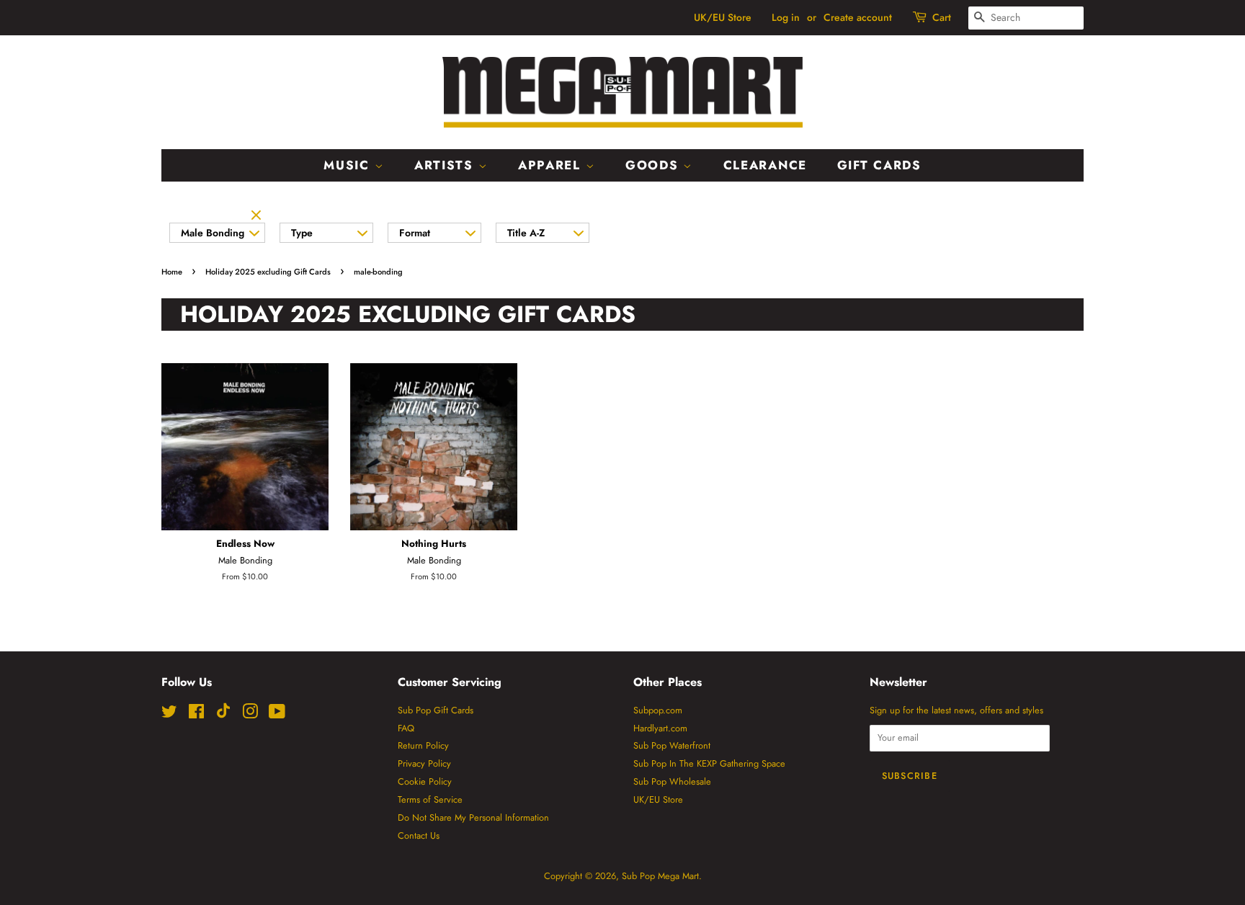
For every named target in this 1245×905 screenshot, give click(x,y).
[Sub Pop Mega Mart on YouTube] (277, 714)
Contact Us (418, 835)
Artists (446, 165)
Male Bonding (212, 233)
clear (258, 216)
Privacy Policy (424, 763)
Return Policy (423, 745)
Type (302, 233)
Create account (858, 17)
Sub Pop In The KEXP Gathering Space (709, 763)
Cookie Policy (425, 781)
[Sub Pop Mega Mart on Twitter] (169, 714)
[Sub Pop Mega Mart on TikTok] (223, 715)
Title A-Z (526, 233)
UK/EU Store (722, 17)
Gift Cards (879, 165)
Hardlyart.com (660, 728)
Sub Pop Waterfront (671, 745)
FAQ (406, 728)
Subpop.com (657, 710)
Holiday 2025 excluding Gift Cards (268, 271)
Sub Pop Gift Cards (435, 710)
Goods (654, 165)
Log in (786, 17)
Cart (941, 17)
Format (414, 233)
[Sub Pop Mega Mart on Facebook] (196, 714)
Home (171, 271)
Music (348, 165)
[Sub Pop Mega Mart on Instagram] (250, 714)
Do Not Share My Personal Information (473, 817)
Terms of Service (430, 799)
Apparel (552, 165)
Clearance (765, 165)
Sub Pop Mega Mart (660, 876)
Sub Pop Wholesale (672, 781)
